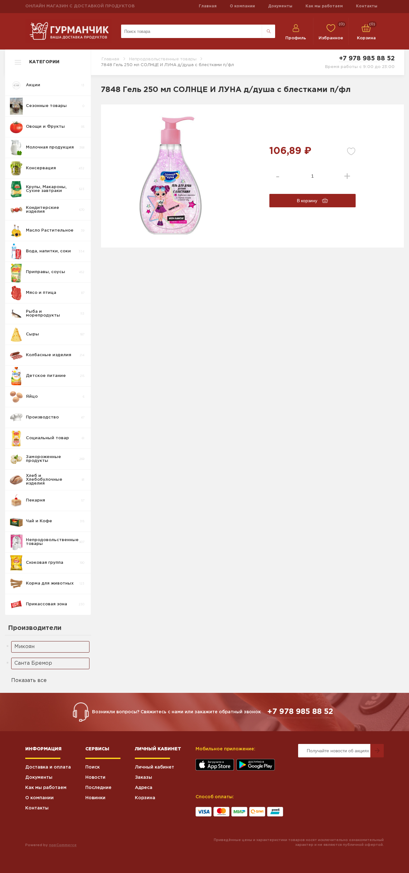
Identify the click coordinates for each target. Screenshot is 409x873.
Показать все (29, 680)
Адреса (143, 788)
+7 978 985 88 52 (367, 58)
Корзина (145, 798)
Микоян (24, 646)
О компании (242, 6)
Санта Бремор (33, 663)
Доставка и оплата (48, 767)
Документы (280, 6)
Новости (95, 777)
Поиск (92, 767)
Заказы (143, 777)
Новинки (95, 798)
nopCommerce (63, 845)
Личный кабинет (154, 767)
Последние (98, 788)
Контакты (366, 6)
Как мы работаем (324, 6)
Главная (208, 6)
